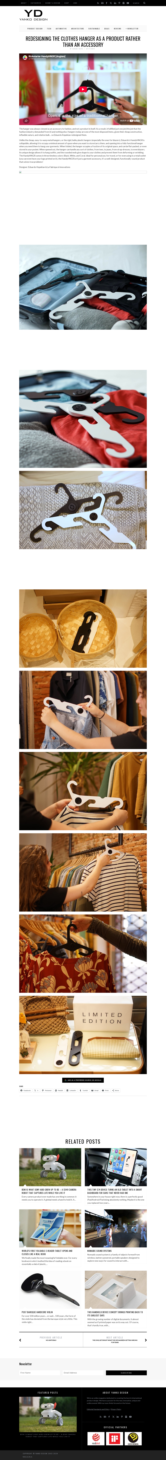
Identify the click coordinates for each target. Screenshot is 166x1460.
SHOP (66, 3)
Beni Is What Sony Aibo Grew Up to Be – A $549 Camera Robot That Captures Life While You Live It (49, 1191)
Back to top (27, 1456)
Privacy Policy (116, 1409)
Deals (107, 28)
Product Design (35, 28)
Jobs (75, 3)
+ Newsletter (132, 28)
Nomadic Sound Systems (99, 1250)
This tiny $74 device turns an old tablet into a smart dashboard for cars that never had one (114, 1191)
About (24, 3)
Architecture (77, 28)
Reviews (117, 28)
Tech (49, 28)
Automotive (61, 28)
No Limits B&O (51, 1338)
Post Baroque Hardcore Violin (37, 1312)
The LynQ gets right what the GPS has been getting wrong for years (114, 1339)
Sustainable (94, 28)
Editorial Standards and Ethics (98, 1409)
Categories (36, 3)
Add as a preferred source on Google (84, 1080)
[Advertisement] (102, 15)
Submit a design (52, 3)
